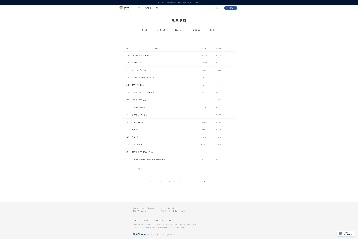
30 (200, 182)
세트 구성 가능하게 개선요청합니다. (141, 92)
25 (175, 182)
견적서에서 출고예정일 (138, 115)
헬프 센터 (148, 8)
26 (180, 182)
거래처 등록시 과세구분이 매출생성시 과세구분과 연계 (147, 159)
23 (165, 182)
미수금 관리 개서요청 (137, 144)
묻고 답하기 (212, 30)
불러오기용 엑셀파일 (137, 107)
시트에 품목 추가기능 (137, 100)
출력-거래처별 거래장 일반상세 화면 (142, 77)
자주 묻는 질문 (161, 30)
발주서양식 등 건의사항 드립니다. (141, 152)
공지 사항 (144, 30)
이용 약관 (145, 220)
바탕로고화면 (135, 130)
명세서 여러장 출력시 (137, 70)
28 (190, 182)
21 (155, 182)
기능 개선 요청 (196, 30)
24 (170, 182)
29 (195, 182)
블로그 (171, 220)
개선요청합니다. (136, 122)
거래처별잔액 (135, 63)
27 (185, 182)
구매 (156, 8)
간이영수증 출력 (136, 137)
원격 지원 (230, 8)
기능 (139, 8)
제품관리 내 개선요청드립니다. (140, 55)
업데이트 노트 (178, 30)
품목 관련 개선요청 (137, 85)
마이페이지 (218, 8)
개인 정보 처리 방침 (158, 220)
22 (160, 182)
